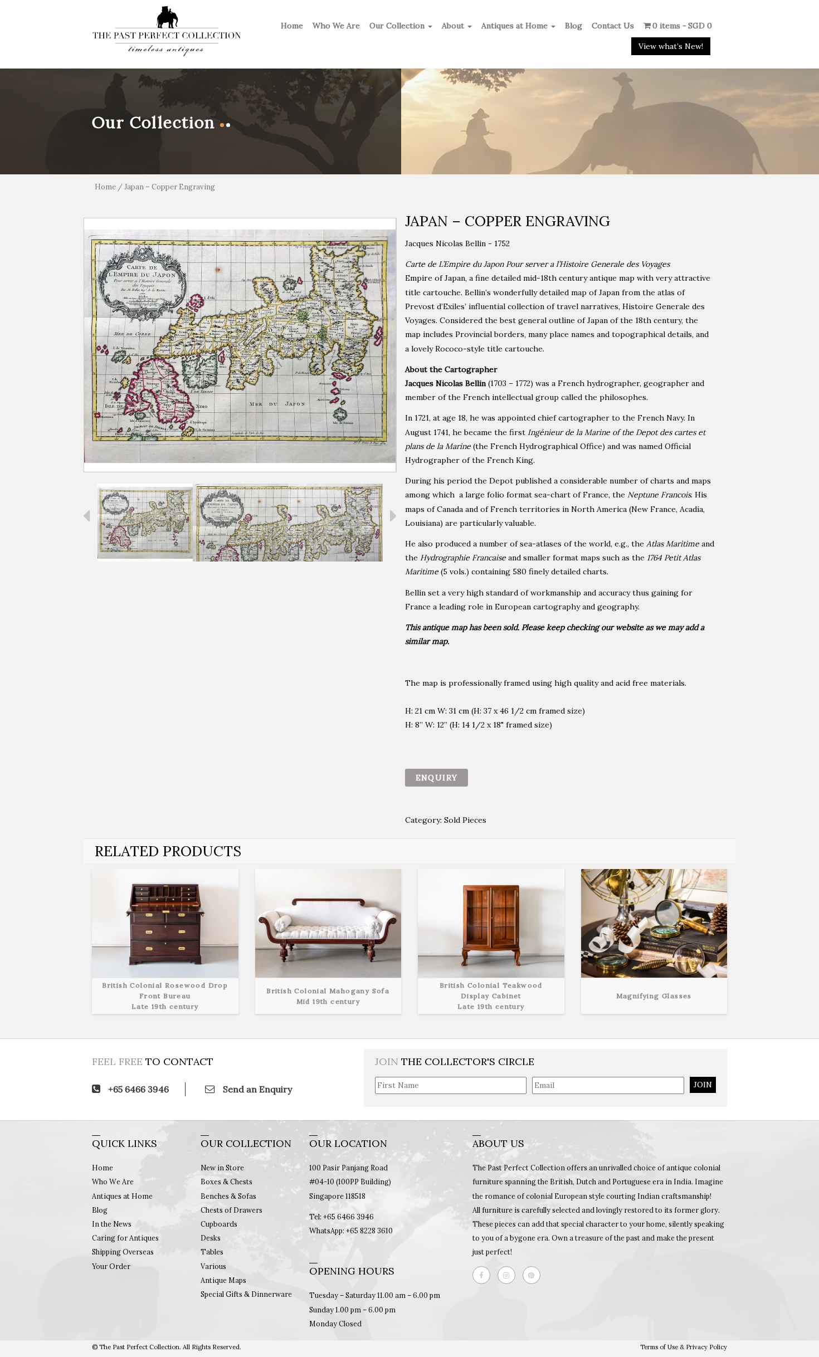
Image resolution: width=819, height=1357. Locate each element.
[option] (240, 345)
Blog (573, 26)
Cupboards (219, 1223)
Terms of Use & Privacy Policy (683, 1347)
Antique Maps (223, 1280)
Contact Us (613, 26)
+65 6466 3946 (137, 1089)
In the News (111, 1223)
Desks (211, 1237)
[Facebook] (484, 1275)
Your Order (111, 1266)
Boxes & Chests (226, 1181)
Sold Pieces (465, 820)
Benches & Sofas (228, 1196)
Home (292, 26)
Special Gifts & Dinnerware (246, 1294)
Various (213, 1266)
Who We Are (336, 26)
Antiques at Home (515, 26)
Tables (212, 1251)
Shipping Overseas (123, 1251)
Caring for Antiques (125, 1237)
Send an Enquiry (256, 1089)
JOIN (703, 1085)
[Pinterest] (534, 1275)
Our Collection (398, 26)
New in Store (222, 1167)
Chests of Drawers (231, 1209)
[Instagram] (509, 1275)
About (454, 26)
